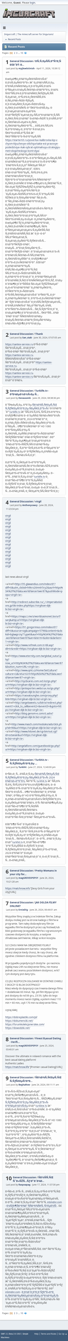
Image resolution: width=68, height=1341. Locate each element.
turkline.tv (41, 1105)
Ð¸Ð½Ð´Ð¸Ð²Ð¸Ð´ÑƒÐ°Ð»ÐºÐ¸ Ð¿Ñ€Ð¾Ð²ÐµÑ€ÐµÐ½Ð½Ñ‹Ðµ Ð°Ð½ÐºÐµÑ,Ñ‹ (32, 1293)
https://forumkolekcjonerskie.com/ (24, 1024)
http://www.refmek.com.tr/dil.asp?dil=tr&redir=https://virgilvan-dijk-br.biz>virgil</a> (33, 647)
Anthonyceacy (30, 505)
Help (36, 1333)
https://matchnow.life (17, 1067)
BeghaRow (24, 1084)
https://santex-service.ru (19, 344)
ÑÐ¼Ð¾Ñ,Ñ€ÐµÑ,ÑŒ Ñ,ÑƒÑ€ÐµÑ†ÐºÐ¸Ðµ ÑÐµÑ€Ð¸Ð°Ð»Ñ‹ (31, 406)
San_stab (27, 337)
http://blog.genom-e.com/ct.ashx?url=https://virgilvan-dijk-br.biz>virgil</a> (29, 715)
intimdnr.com (54, 1202)
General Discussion (21, 61)
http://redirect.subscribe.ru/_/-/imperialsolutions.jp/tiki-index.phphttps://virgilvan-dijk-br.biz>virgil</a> (33, 605)
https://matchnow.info (17, 888)
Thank (39, 334)
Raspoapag (24, 1184)
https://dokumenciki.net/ (19, 1020)
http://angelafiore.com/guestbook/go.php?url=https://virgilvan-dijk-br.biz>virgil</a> (32, 747)
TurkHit (22, 767)
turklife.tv (14, 412)
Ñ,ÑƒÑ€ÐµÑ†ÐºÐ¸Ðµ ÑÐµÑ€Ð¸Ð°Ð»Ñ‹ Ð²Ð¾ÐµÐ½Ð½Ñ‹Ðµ (26, 1104)
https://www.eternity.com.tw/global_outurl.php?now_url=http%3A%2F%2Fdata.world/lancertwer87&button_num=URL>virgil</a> (34, 661)
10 (21, 52)
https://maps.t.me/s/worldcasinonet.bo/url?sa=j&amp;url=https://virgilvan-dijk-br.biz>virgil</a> (33, 620)
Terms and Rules (48, 1333)
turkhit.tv (42, 781)
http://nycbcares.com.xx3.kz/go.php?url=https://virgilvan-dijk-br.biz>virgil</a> (31, 682)
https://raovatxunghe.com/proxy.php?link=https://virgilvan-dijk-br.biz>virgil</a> (31, 697)
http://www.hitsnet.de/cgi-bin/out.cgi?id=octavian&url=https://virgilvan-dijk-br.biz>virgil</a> (31, 735)
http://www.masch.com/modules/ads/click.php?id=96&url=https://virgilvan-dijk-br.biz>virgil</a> (33, 726)
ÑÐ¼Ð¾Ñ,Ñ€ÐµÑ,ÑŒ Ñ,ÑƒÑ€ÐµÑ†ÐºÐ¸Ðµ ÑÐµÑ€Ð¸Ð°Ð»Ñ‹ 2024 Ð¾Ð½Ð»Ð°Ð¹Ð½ (32, 777)
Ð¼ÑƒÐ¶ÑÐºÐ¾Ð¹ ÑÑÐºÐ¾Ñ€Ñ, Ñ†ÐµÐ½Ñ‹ (32, 1205)
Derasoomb (24, 398)
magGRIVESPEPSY (28, 877)
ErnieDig (23, 909)
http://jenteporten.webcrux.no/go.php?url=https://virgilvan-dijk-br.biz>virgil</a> (32, 690)
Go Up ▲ (63, 1333)
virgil (38, 501)
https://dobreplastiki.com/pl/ (21, 1017)
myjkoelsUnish (26, 68)
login (32, 2)
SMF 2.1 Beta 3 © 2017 (11, 1334)
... (19, 52)
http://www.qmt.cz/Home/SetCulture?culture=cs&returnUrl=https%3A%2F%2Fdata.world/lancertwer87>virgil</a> (33, 674)
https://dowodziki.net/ (17, 1028)
